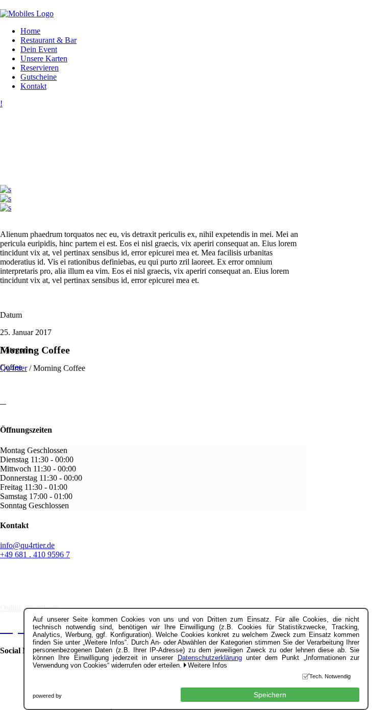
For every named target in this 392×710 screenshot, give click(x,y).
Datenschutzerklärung (210, 657)
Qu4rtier (13, 368)
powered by (47, 696)
